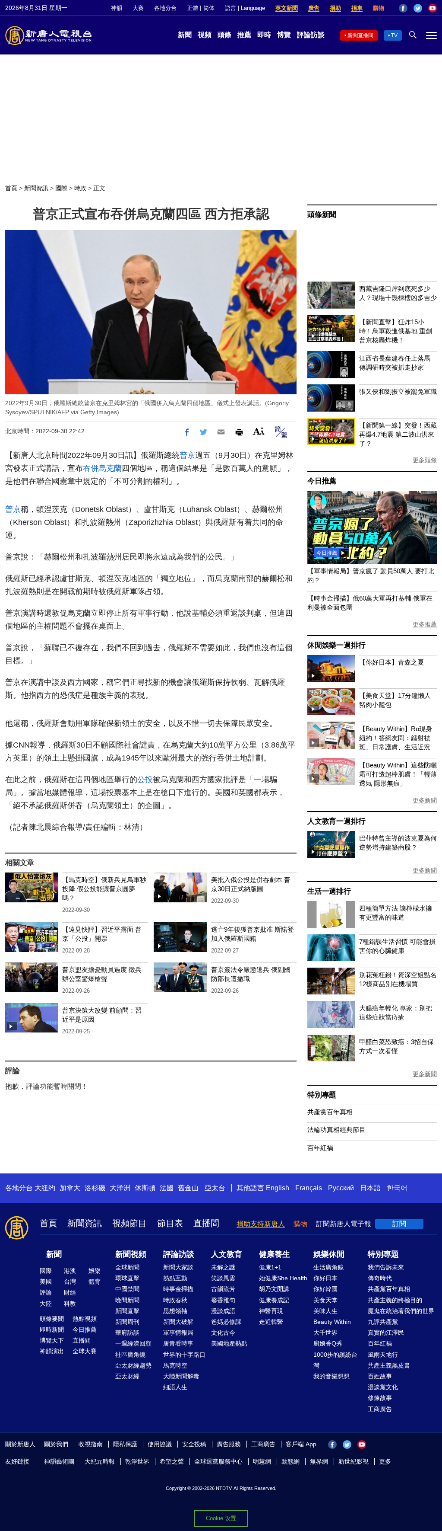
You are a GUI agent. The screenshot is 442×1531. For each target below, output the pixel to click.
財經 (70, 1292)
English (277, 1188)
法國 (167, 1188)
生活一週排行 (329, 891)
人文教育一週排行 (336, 821)
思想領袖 (175, 1310)
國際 (61, 188)
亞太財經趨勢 (133, 1365)
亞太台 (215, 1188)
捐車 (357, 8)
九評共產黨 (383, 1321)
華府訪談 (127, 1332)
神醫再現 (271, 1310)
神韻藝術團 (59, 1461)
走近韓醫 (271, 1321)
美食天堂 (325, 1300)
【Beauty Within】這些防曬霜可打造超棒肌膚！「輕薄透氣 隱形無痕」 (398, 774)
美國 (46, 1281)
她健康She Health (283, 1278)
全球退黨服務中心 (218, 1461)
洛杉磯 (95, 1188)
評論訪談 (311, 34)
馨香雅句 (223, 1300)
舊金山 (188, 1188)
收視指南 (91, 1444)
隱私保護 (125, 1444)
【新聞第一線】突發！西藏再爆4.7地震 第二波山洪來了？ (398, 434)
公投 (145, 779)
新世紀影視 (353, 1461)
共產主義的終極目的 (395, 1300)
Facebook (403, 8)
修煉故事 (380, 1397)
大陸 (46, 1303)
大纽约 (45, 1188)
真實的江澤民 (386, 1332)
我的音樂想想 (331, 1376)
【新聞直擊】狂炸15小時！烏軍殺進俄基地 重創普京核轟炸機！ (395, 331)
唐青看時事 (178, 1343)
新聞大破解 (178, 1321)
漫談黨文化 (383, 1387)
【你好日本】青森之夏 (391, 662)
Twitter (418, 8)
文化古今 (223, 1332)
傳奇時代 (380, 1278)
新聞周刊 (127, 1321)
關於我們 (56, 1444)
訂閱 (399, 1223)
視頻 (205, 34)
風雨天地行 (383, 1354)
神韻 (116, 8)
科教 (70, 1303)
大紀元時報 (100, 1461)
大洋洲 (120, 1188)
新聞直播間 (360, 35)
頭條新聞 (321, 215)
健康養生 (274, 1254)
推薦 (244, 34)
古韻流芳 (223, 1288)
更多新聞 (425, 800)
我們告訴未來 (386, 1267)
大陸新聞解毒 (181, 1376)
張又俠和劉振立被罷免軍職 (398, 391)
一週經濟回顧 (133, 1343)
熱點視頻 (85, 1318)
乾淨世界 (137, 1461)
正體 (192, 8)
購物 (378, 8)
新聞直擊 (127, 1310)
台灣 (70, 1281)
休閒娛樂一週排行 (336, 645)
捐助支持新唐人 (261, 1223)
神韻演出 (52, 1351)
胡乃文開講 (274, 1288)
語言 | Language (245, 8)
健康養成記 (274, 1300)
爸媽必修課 (226, 1321)
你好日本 (325, 1278)
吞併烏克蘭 (102, 468)
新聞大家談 (178, 1267)
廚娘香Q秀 (327, 1343)
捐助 (335, 8)
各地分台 (165, 8)
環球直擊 (127, 1278)
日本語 (370, 1188)
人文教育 (226, 1254)
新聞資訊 (36, 188)
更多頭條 (425, 460)
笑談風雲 (223, 1278)
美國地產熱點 (229, 1343)
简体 (209, 8)
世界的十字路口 (184, 1354)
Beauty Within (332, 1321)
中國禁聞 (127, 1288)
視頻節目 (129, 1223)
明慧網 (262, 1461)
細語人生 (175, 1387)
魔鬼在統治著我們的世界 (401, 1310)
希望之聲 (172, 1461)
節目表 (170, 1223)
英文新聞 (286, 8)
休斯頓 (145, 1188)
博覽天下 (52, 1340)
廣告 (313, 8)
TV (394, 35)
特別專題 (321, 1095)
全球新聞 (127, 1267)
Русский (341, 1188)
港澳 (70, 1270)
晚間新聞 (127, 1300)
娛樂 (94, 1270)
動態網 (290, 1461)
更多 (385, 1461)
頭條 (224, 34)
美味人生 (325, 1310)
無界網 (319, 1461)
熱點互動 (175, 1278)
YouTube (432, 8)
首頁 (11, 188)
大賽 (138, 8)
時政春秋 (175, 1300)
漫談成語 (223, 1310)
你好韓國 (325, 1288)
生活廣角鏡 (328, 1267)
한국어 (397, 1188)
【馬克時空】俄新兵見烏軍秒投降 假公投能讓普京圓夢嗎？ (104, 888)
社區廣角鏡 (130, 1354)
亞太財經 (127, 1376)
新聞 (185, 34)
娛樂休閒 (328, 1254)
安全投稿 (194, 1444)
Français (308, 1188)
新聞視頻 (130, 1254)
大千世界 (325, 1332)
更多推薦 (425, 624)
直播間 (206, 1223)
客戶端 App (301, 1444)
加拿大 (70, 1188)
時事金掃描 (178, 1288)
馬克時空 (175, 1365)
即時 (264, 34)
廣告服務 (229, 1444)
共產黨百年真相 (330, 1111)
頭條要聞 (52, 1318)
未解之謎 (223, 1267)
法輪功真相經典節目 (336, 1129)
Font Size (259, 431)
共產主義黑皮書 (389, 1365)
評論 (46, 1292)
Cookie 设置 (221, 1518)
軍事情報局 (178, 1332)
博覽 (284, 34)
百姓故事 (380, 1376)
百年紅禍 (320, 1147)
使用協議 (160, 1444)
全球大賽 (85, 1351)
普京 (187, 455)
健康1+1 (270, 1267)
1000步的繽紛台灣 (335, 1360)
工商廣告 (380, 1409)
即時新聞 (52, 1329)
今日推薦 (321, 481)
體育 (94, 1281)
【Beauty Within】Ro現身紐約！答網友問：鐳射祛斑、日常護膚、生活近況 (395, 738)
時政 (80, 188)
